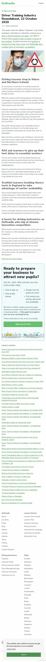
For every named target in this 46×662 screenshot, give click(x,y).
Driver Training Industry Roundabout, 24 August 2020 (22, 452)
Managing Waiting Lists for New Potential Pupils (20, 358)
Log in (41, 3)
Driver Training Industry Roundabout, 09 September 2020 (21, 432)
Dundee (27, 558)
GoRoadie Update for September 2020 (16, 422)
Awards (4, 536)
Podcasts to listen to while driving (14, 480)
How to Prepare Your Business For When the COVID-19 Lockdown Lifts (23, 462)
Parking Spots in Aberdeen (12, 496)
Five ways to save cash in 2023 (13, 355)
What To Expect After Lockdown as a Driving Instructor (22, 388)
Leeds (26, 571)
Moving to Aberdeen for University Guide (17, 503)
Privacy (4, 542)
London (27, 588)
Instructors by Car (8, 575)
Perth (26, 598)
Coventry (27, 608)
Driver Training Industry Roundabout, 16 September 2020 (21, 426)
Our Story (5, 519)
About (4, 516)
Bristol (26, 601)
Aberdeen (28, 562)
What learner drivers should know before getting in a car (23, 448)
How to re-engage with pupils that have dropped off (21, 368)
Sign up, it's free (23, 324)
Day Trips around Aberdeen (12, 499)
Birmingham (28, 581)
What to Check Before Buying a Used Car (17, 473)
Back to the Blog (9, 11)
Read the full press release (12, 258)
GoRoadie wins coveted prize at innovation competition (22, 45)
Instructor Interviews (9, 571)
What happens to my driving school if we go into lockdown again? (20, 438)
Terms (4, 539)
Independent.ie (7, 165)
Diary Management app (10, 568)
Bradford (27, 575)
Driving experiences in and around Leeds (17, 378)
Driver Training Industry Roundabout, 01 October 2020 (22, 413)
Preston (27, 631)
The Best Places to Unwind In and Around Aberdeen (21, 486)
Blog (3, 526)
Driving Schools (30, 526)
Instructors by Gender (32, 533)
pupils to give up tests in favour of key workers (21, 40)
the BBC (20, 114)
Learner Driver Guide (32, 516)
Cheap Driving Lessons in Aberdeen (15, 470)
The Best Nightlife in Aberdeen (13, 493)
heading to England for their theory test (21, 43)
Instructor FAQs (7, 562)
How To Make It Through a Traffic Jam (16, 476)
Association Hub (30, 536)
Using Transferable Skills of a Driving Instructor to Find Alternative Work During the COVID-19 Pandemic (22, 456)
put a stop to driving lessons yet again (21, 34)
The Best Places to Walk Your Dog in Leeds (18, 403)
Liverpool (27, 585)
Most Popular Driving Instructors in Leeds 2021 (19, 391)
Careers (5, 533)
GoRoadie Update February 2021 (14, 371)
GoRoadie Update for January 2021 (15, 394)
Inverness (27, 634)
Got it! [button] (24, 654)
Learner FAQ (29, 519)
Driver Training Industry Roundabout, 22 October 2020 (22, 410)
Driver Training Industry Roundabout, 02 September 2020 (21, 444)
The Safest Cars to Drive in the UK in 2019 (18, 466)
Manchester (28, 578)
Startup (4, 529)
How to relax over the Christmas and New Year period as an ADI (22, 350)
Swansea (27, 621)
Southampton (29, 591)
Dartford (27, 627)
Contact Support (8, 549)
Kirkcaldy (27, 595)
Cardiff (26, 611)
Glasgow (27, 565)
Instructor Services (31, 523)
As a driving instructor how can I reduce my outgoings (22, 375)
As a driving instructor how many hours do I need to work (23, 361)
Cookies (5, 546)
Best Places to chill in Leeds (12, 384)
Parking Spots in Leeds (10, 407)
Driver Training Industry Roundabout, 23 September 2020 (21, 417)
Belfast (26, 618)
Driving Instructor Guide (10, 565)
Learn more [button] (11, 649)
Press (4, 523)
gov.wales (5, 133)
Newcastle (28, 614)
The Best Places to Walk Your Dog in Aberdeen (19, 490)
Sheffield (27, 604)
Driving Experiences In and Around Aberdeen (19, 483)
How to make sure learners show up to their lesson (21, 365)
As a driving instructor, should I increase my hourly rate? (23, 381)
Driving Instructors (12, 26)
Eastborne (28, 624)
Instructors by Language (33, 529)
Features (5, 558)
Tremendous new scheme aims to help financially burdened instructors (20, 399)
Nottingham (28, 568)
